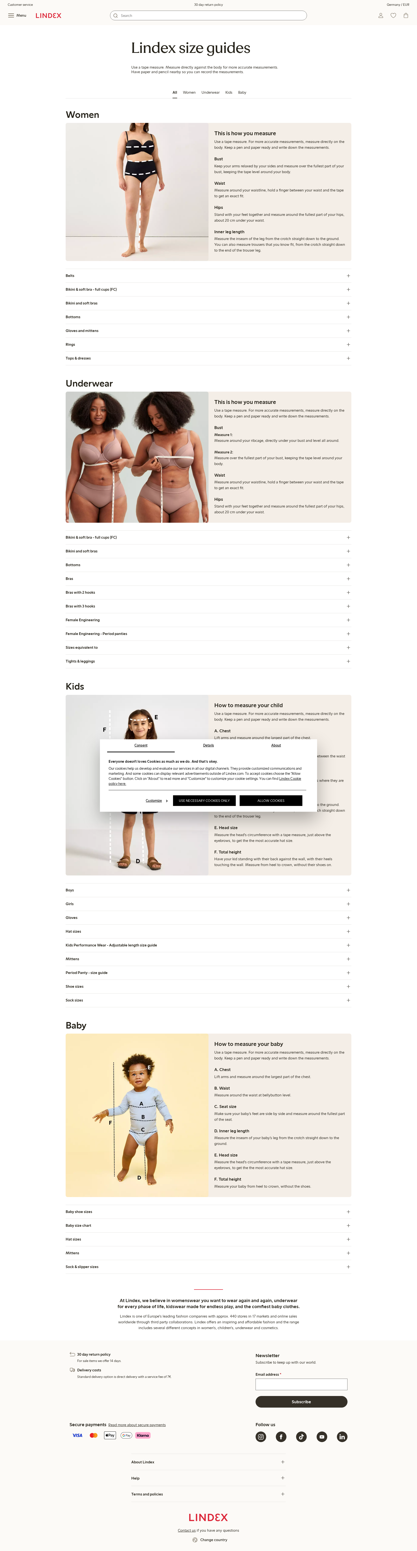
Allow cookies (271, 800)
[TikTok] (301, 1436)
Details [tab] (208, 745)
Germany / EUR (398, 5)
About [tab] (276, 745)
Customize (154, 800)
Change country (213, 1539)
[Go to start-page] (48, 15)
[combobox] (208, 15)
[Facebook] (281, 1436)
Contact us (187, 1530)
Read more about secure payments (137, 1425)
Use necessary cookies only (204, 800)
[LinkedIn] (342, 1436)
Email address (268, 1374)
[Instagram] (261, 1436)
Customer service (20, 5)
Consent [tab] (140, 745)
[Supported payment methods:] (162, 1435)
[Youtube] (322, 1436)
